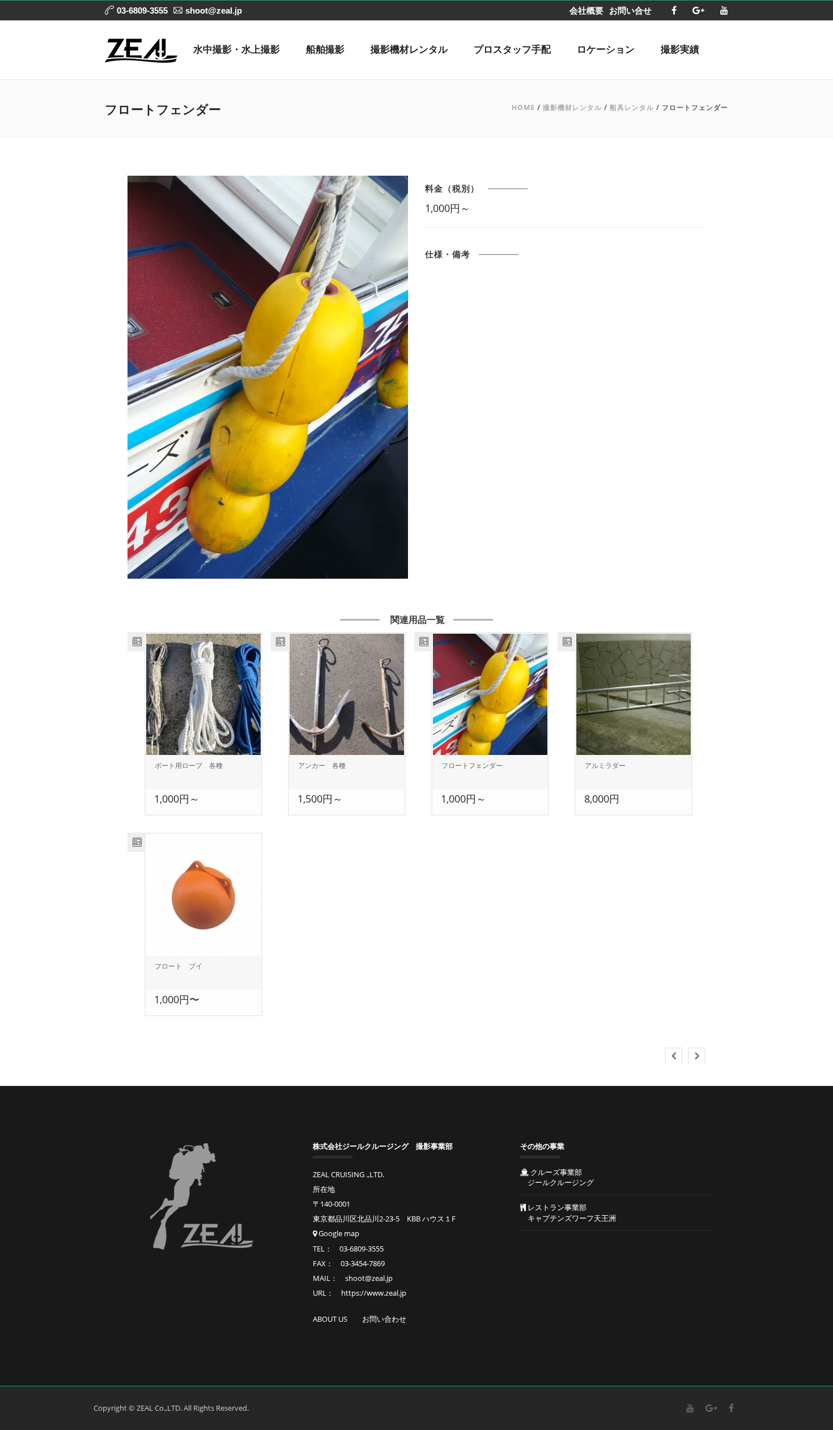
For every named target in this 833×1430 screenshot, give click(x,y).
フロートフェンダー (472, 765)
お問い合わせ (384, 1319)
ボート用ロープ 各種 (189, 765)
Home (523, 107)
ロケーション (606, 49)
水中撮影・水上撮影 (236, 49)
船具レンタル (632, 107)
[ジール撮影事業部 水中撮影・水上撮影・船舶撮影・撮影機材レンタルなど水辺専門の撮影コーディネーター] (141, 50)
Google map (338, 1233)
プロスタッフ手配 (512, 49)
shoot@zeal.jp (213, 10)
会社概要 (587, 10)
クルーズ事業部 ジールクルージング (557, 1177)
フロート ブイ (178, 966)
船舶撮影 (325, 49)
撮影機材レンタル (409, 49)
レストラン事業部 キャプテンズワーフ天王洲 (568, 1212)
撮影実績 (680, 49)
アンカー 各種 (322, 765)
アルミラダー (605, 765)
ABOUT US (330, 1319)
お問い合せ (630, 10)
